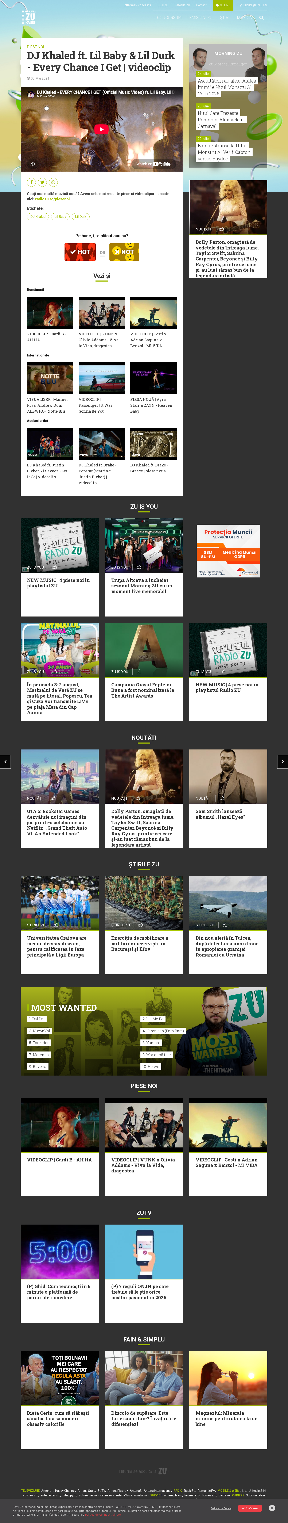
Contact (201, 5)
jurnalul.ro (140, 1495)
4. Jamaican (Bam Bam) (163, 1030)
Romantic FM (206, 1490)
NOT (127, 252)
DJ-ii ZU (162, 5)
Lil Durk (80, 217)
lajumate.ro (192, 1495)
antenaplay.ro (173, 1495)
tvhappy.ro (70, 1495)
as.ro (93, 1495)
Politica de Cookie (221, 1508)
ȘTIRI (224, 17)
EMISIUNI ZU (201, 17)
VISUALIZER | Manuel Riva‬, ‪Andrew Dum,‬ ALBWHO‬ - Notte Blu (47, 405)
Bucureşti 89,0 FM (254, 5)
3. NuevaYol (39, 1030)
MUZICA (244, 17)
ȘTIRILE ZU (144, 864)
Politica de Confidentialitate (103, 1514)
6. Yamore (151, 1042)
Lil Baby (60, 217)
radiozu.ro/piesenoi (52, 199)
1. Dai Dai (36, 1018)
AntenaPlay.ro (117, 1490)
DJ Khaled (38, 217)
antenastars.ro (50, 1495)
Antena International (157, 1490)
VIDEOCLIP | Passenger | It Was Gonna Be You (95, 405)
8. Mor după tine (157, 1054)
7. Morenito (39, 1054)
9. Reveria (37, 1066)
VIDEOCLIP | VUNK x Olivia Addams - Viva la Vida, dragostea (98, 339)
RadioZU (189, 1490)
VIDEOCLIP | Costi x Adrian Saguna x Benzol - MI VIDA (148, 339)
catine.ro (106, 1495)
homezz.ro (209, 1495)
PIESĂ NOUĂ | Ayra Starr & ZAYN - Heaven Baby (151, 405)
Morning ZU (228, 53)
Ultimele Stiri (257, 1490)
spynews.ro (30, 1495)
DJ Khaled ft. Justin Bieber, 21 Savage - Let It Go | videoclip (47, 470)
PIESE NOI (35, 47)
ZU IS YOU (144, 506)
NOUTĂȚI (144, 737)
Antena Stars (86, 1490)
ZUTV (101, 1490)
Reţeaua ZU (182, 5)
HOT (83, 252)
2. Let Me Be (153, 1018)
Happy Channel (65, 1490)
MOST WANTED (64, 1007)
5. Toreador (39, 1042)
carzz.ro (224, 1495)
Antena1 (47, 1490)
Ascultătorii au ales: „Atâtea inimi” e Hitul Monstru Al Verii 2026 (227, 87)
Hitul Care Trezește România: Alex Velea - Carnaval (221, 119)
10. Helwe (151, 1066)
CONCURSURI (169, 17)
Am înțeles (252, 1508)
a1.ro (243, 1490)
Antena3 (135, 1490)
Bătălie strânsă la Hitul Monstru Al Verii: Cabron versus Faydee (224, 152)
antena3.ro (123, 1495)
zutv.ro (83, 1495)
